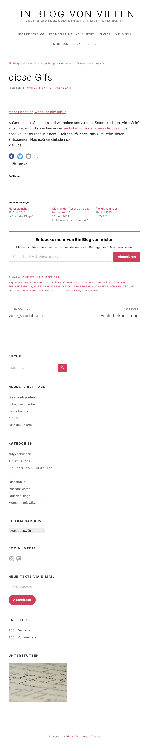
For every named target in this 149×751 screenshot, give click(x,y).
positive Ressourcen (39, 290)
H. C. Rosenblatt (59, 87)
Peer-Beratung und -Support (72, 34)
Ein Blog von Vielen (74, 14)
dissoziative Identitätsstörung (48, 282)
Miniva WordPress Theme (83, 736)
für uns (14, 418)
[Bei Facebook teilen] (11, 156)
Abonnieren (127, 257)
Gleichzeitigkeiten (22, 397)
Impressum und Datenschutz (74, 43)
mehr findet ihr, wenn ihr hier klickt (37, 112)
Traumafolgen (68, 290)
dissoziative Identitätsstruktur (100, 282)
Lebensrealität (55, 286)
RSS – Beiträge (19, 630)
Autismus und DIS (21, 461)
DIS (20, 282)
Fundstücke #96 (20, 425)
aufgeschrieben (20, 454)
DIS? (12, 475)
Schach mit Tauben (22, 404)
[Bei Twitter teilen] (20, 156)
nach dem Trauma (121, 286)
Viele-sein (89, 290)
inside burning (19, 411)
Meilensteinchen (19, 208)
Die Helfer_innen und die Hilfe (30, 468)
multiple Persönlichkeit (87, 286)
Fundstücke (17, 482)
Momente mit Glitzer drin (40, 277)
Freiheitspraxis (20, 286)
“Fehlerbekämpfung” (119, 312)
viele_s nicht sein (26, 312)
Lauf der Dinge (19, 496)
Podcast (15, 290)
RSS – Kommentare (22, 637)
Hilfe (38, 286)
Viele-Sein (123, 34)
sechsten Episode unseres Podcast (91, 128)
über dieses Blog (31, 34)
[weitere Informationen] (37, 157)
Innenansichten (19, 489)
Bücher (105, 34)
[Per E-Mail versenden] (28, 156)
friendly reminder (106, 208)
